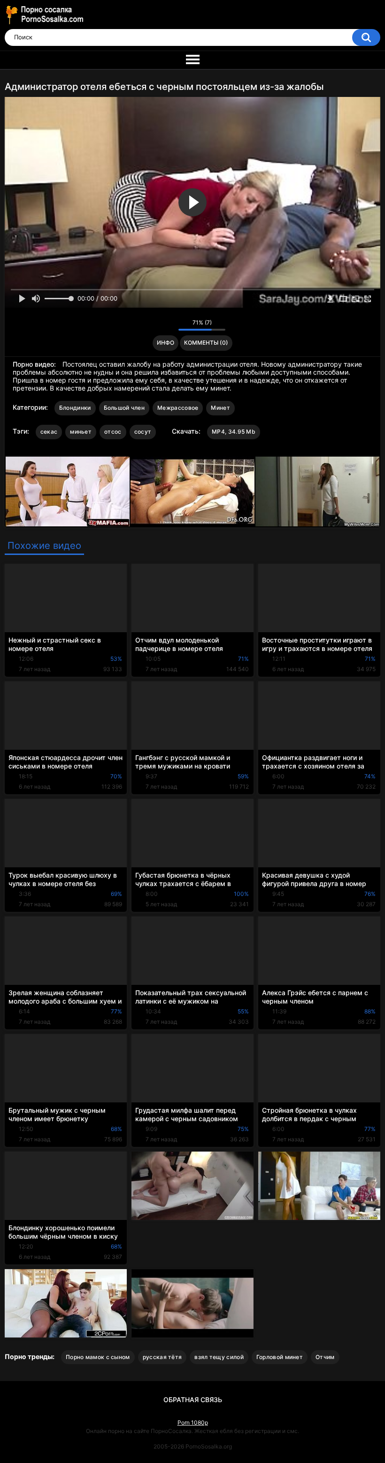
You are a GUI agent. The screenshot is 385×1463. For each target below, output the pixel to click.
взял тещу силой (219, 1356)
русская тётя (162, 1356)
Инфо (165, 342)
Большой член (124, 407)
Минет (220, 407)
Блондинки (75, 407)
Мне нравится (157, 325)
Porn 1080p (192, 1422)
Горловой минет (279, 1356)
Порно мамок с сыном (98, 1356)
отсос (113, 431)
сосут (143, 431)
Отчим (325, 1356)
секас (49, 431)
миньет (81, 431)
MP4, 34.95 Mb (233, 431)
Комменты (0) (206, 342)
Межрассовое (177, 407)
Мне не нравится (169, 325)
